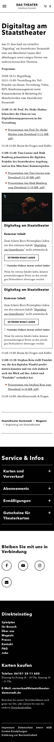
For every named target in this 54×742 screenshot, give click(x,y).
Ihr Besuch (9, 626)
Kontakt (7, 644)
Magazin (41, 420)
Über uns (8, 631)
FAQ (5, 648)
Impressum (8, 727)
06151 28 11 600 (27, 673)
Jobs (5, 653)
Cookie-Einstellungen (14, 731)
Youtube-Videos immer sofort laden (28, 265)
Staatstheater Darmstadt (17, 420)
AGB (49, 727)
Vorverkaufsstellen (21, 708)
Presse (6, 639)
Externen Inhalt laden (21, 257)
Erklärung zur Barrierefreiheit (19, 735)
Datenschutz (25, 727)
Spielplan (8, 622)
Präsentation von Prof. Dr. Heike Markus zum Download (28, 134)
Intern (39, 727)
